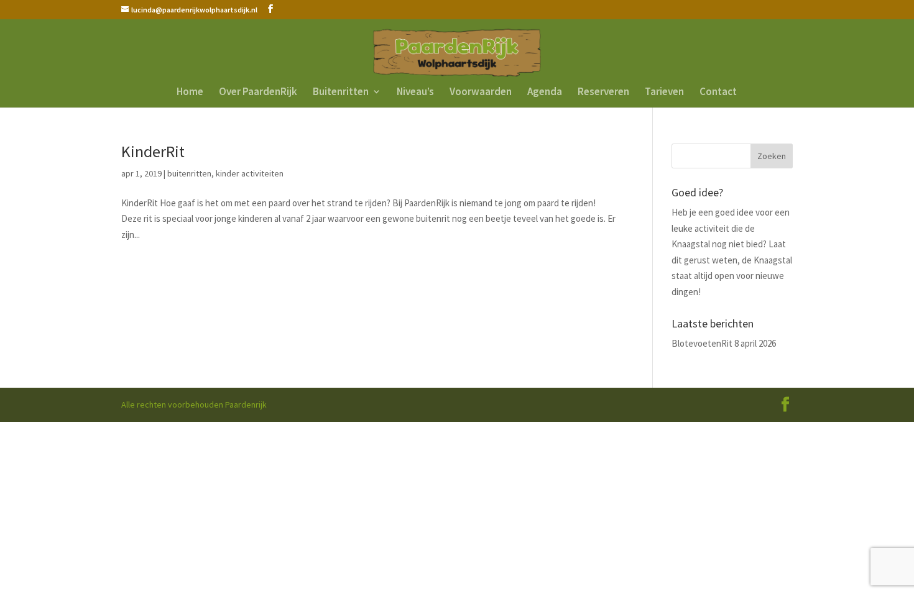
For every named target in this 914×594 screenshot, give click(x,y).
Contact (718, 92)
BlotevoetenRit (702, 343)
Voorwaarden (481, 92)
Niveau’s (415, 92)
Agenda (544, 92)
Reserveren (603, 92)
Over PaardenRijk (258, 92)
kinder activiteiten (250, 173)
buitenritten (189, 173)
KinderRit (153, 151)
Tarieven (664, 92)
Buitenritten (341, 92)
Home (190, 92)
